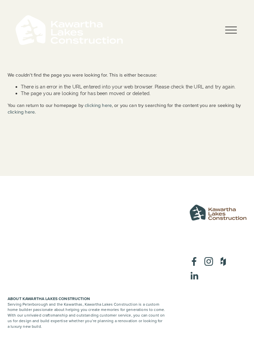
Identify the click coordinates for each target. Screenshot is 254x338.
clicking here (98, 105)
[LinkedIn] (194, 276)
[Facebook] (194, 261)
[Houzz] (223, 261)
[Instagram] (208, 261)
